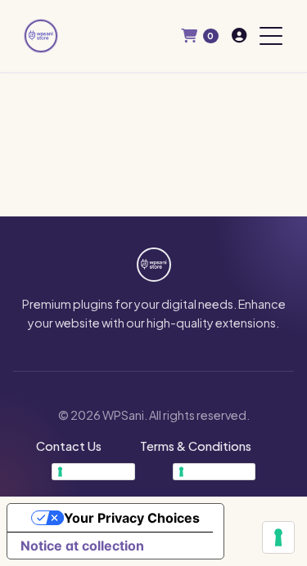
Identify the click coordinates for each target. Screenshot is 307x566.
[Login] (239, 36)
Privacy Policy (98, 471)
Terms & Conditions (195, 446)
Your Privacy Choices (132, 518)
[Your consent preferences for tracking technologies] (278, 537)
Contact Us (69, 446)
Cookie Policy (219, 471)
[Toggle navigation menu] (271, 36)
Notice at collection (82, 545)
